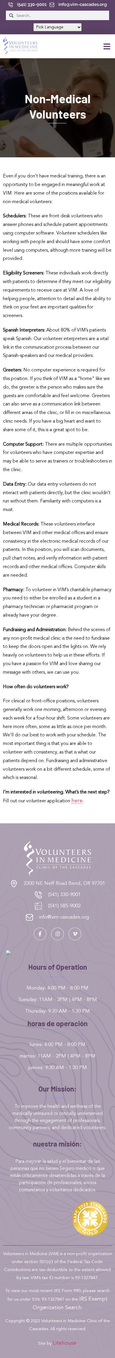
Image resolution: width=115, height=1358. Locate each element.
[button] (106, 46)
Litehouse (64, 1343)
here (77, 801)
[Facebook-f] (40, 933)
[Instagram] (57, 933)
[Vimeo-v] (74, 933)
